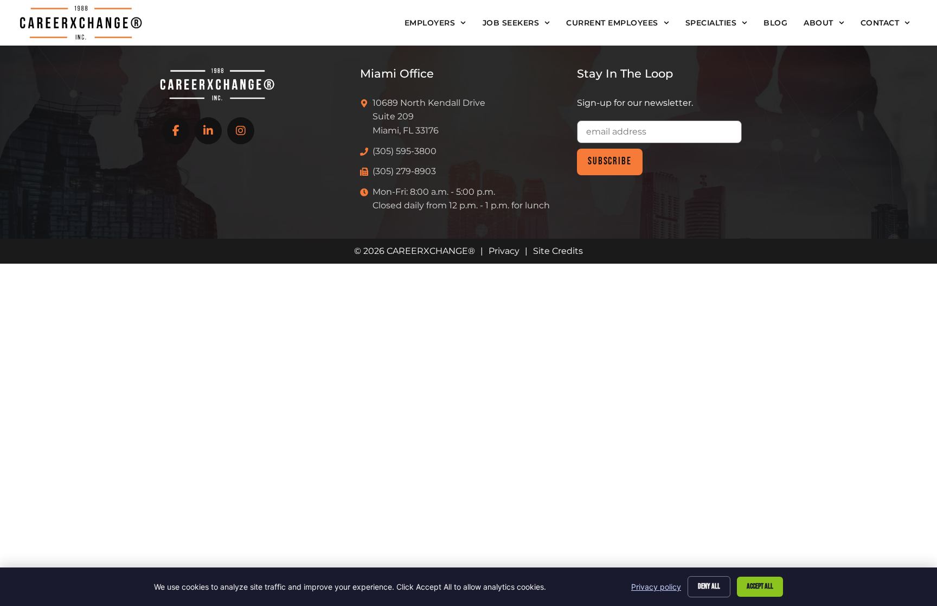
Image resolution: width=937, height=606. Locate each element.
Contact (880, 23)
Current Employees (612, 23)
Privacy (504, 251)
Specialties (711, 23)
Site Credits (558, 251)
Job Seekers (511, 23)
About (818, 23)
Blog (775, 23)
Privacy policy (656, 586)
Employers (430, 23)
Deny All (709, 586)
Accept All (760, 586)
